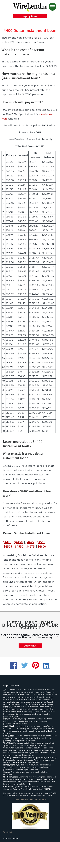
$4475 (30, 542)
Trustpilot (7, 832)
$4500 (41, 542)
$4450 (18, 542)
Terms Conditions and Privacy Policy (30, 800)
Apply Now (30, 16)
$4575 (30, 546)
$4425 (7, 542)
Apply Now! (30, 645)
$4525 (8, 546)
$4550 (19, 546)
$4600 (42, 546)
